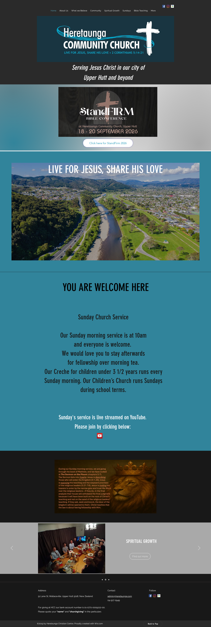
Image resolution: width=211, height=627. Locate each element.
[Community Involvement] (108, 579)
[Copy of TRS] (102, 579)
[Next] (199, 548)
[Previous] (12, 548)
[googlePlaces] (172, 6)
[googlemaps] (158, 595)
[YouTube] (99, 436)
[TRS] (105, 579)
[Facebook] (163, 6)
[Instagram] (168, 6)
